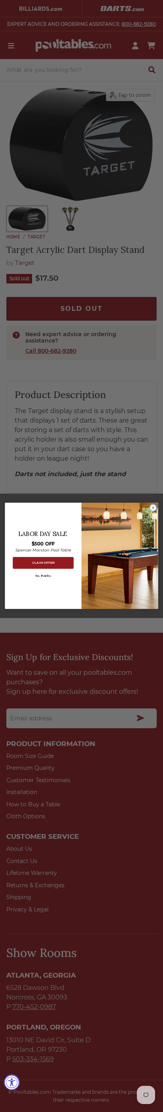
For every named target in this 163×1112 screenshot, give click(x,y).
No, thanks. (43, 576)
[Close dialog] (153, 507)
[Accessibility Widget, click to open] (12, 1082)
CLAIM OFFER (43, 563)
